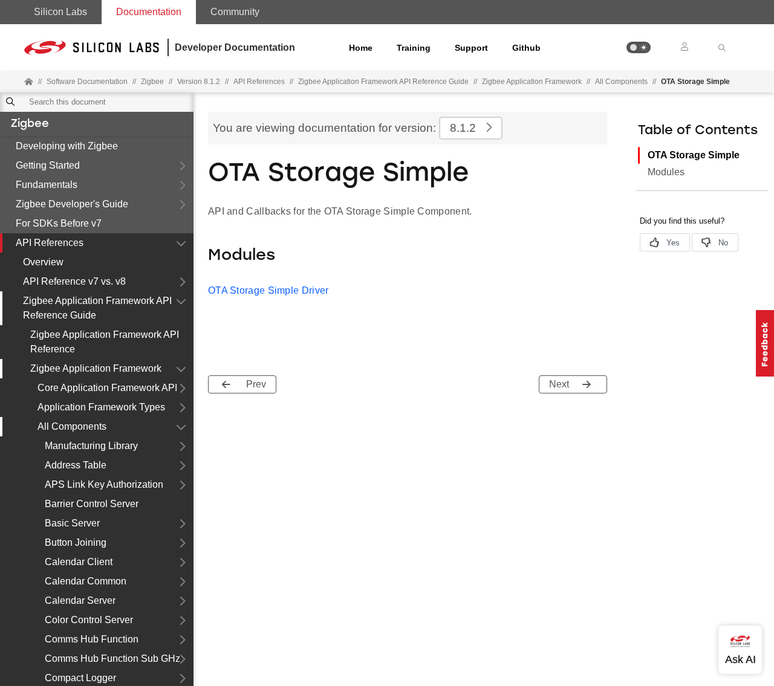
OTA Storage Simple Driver (268, 290)
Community (234, 12)
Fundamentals (46, 185)
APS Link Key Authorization (104, 484)
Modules (666, 172)
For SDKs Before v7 (59, 223)
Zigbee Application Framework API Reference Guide (97, 308)
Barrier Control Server (91, 504)
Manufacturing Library (91, 446)
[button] (638, 47)
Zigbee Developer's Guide (72, 204)
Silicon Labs (60, 12)
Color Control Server (89, 620)
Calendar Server (80, 600)
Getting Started (48, 165)
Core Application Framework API (107, 388)
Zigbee (30, 124)
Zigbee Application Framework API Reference (104, 341)
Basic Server (72, 523)
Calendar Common (85, 581)
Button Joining (75, 542)
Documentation (148, 12)
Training (414, 48)
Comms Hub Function (91, 639)
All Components (621, 81)
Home (360, 48)
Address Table (75, 465)
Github (526, 48)
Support (471, 48)
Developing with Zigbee (67, 146)
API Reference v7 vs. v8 (74, 281)
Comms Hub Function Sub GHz (112, 658)
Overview (43, 262)
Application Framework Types (101, 407)
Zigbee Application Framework (532, 81)
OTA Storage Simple (694, 155)
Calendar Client (78, 562)
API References (49, 243)
